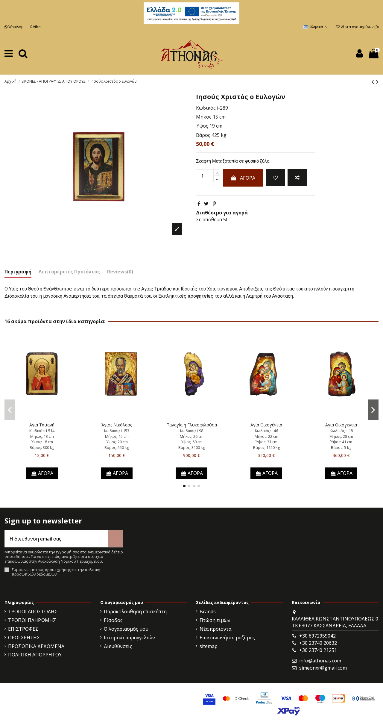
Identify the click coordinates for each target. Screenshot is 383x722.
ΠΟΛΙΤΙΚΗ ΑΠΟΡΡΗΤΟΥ (35, 654)
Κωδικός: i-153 (116, 430)
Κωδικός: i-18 (341, 430)
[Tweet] (206, 203)
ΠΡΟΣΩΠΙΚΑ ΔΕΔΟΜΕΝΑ (36, 646)
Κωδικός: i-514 (41, 430)
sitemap (209, 646)
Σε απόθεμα (209, 219)
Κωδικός (206, 108)
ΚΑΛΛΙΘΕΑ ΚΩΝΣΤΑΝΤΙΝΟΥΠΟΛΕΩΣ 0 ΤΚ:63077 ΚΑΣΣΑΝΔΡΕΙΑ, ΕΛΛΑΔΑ (335, 622)
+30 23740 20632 (318, 643)
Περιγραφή (17, 271)
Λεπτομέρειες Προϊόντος (69, 271)
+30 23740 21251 (318, 650)
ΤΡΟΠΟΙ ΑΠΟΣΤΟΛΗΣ (32, 611)
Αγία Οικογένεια (266, 425)
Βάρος (203, 135)
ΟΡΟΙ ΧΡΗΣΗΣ (24, 637)
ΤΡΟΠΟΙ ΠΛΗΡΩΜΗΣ (32, 620)
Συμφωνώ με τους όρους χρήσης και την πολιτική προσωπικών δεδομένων (56, 572)
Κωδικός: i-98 (191, 430)
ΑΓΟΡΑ (247, 178)
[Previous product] (373, 81)
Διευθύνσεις (118, 646)
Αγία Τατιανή (41, 425)
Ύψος (202, 125)
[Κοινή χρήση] (198, 203)
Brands (208, 611)
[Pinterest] (214, 203)
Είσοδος (113, 620)
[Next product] (377, 81)
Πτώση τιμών (215, 620)
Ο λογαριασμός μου (126, 629)
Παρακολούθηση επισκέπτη (135, 611)
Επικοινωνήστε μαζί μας (227, 637)
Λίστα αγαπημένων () (359, 26)
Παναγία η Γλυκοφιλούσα (191, 425)
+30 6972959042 (317, 635)
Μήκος (204, 116)
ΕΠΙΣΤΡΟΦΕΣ (23, 629)
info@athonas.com (320, 660)
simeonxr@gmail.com (323, 668)
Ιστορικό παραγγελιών (129, 637)
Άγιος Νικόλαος (116, 425)
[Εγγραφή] (115, 538)
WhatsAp (16, 26)
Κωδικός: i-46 (266, 430)
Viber (37, 26)
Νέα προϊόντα (215, 629)
